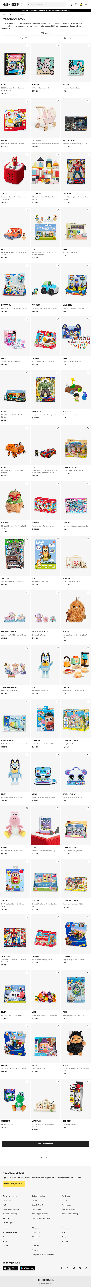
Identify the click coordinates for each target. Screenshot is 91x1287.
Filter (22, 38)
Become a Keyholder (12, 1184)
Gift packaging (8, 1223)
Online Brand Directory (41, 1218)
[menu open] (86, 4)
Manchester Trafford (70, 1209)
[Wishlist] (76, 4)
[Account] (71, 4)
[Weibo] (86, 1269)
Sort (65, 38)
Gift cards (6, 1218)
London (64, 1200)
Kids (11, 15)
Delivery (35, 1200)
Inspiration (36, 1232)
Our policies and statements (43, 1255)
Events (5, 1246)
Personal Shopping (10, 1214)
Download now (58, 10)
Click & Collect (37, 1205)
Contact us (7, 1200)
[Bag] (81, 4)
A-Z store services (10, 1232)
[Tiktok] (74, 1269)
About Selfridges (38, 1237)
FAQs (5, 1205)
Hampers (65, 1237)
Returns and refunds (11, 1209)
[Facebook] (61, 1269)
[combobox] (48, 4)
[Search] (29, 4)
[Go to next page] (86, 1151)
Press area (36, 1250)
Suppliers (36, 1246)
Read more (6, 28)
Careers (35, 1241)
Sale (63, 1232)
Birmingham (66, 1205)
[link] (14, 89)
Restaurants (7, 1237)
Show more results (45, 1144)
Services (6, 1241)
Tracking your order (40, 1214)
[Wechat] (80, 1269)
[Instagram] (68, 1269)
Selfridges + (36, 1209)
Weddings (65, 1241)
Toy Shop (20, 15)
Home (4, 15)
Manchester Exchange (70, 1214)
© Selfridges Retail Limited (45, 1283)
